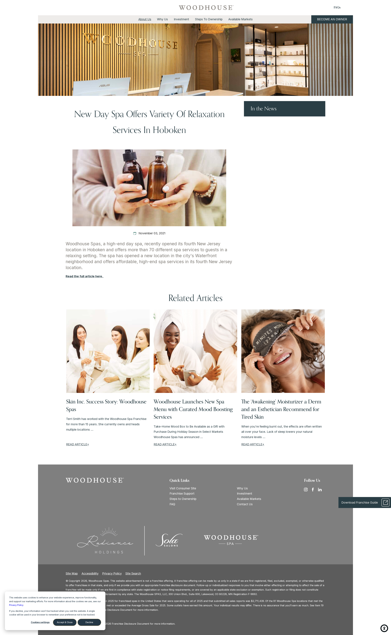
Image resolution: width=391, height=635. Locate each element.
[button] (384, 628)
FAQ (172, 504)
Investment (244, 493)
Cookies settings (40, 622)
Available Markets (249, 499)
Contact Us (245, 504)
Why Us (242, 488)
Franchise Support (182, 493)
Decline (89, 622)
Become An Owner (332, 19)
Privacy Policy (112, 573)
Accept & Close (65, 622)
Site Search (133, 573)
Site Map (72, 573)
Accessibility (90, 573)
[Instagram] (307, 490)
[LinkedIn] (321, 490)
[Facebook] (314, 490)
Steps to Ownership (183, 499)
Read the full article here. (85, 276)
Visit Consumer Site (183, 488)
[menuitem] (144, 19)
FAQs (337, 7)
